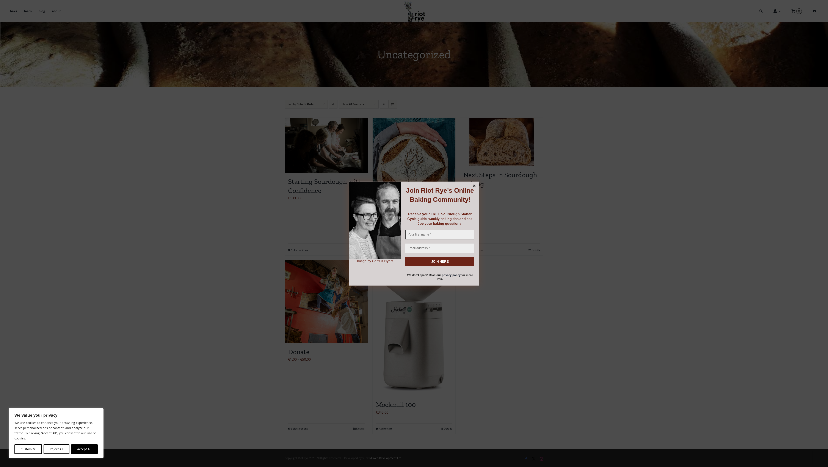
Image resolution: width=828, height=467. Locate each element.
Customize (28, 449)
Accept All (84, 449)
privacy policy (451, 275)
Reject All (56, 449)
